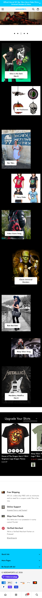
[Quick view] (21, 451)
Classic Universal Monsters (25, 280)
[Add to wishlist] (13, 451)
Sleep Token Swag (24, 351)
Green (33, 465)
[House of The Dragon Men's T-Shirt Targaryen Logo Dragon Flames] (15, 438)
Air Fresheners (22, 109)
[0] (37, 9)
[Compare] (17, 451)
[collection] (16, 595)
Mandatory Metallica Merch (16, 396)
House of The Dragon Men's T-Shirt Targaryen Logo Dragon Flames (15, 457)
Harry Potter (21, 197)
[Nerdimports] (21, 9)
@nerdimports (12, 538)
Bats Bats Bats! (12, 325)
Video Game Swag (14, 233)
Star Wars (10, 163)
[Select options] (10, 451)
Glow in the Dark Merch (16, 74)
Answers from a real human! (17, 510)
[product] (5, 594)
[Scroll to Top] (38, 586)
